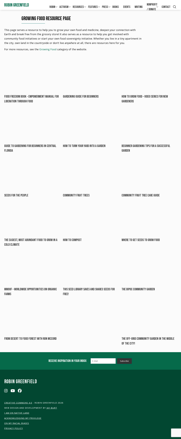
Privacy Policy (13, 428)
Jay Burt (52, 407)
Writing (139, 7)
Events (126, 7)
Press (105, 7)
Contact (166, 7)
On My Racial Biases (16, 423)
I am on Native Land (16, 412)
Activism (63, 7)
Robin (52, 7)
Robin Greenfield (16, 5)
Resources (78, 7)
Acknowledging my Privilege (22, 418)
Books (115, 7)
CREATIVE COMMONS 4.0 (18, 402)
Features (93, 7)
